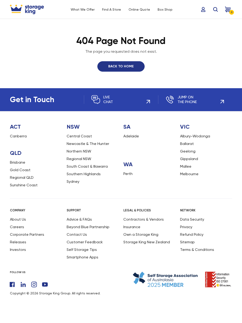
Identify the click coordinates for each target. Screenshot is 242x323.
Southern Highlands (84, 174)
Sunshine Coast (24, 185)
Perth (128, 173)
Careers (17, 227)
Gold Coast (20, 170)
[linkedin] (23, 284)
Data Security (192, 219)
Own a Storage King (140, 234)
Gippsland (189, 159)
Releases (18, 242)
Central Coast (79, 136)
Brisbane (17, 162)
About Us (18, 219)
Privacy (186, 227)
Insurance (131, 227)
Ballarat (187, 143)
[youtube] (45, 284)
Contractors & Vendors (143, 219)
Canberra (18, 136)
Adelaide (131, 136)
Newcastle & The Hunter (88, 143)
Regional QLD (22, 177)
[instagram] (34, 284)
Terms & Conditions (197, 249)
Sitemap (187, 242)
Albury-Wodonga (195, 136)
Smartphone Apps (82, 257)
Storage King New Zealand (146, 242)
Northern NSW (79, 151)
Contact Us (77, 234)
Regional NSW (79, 159)
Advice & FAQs (79, 219)
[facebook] (12, 284)
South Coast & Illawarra (87, 166)
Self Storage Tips (82, 249)
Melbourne (189, 174)
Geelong (187, 151)
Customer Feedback (85, 242)
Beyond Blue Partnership (88, 227)
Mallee (185, 166)
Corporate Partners (27, 234)
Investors (18, 249)
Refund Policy (191, 234)
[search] (215, 9)
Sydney (73, 181)
